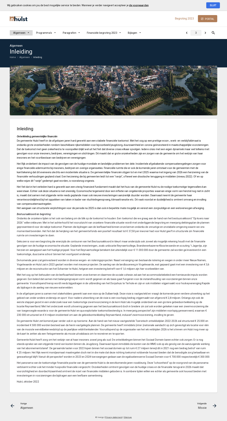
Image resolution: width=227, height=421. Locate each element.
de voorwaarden (139, 5)
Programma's (44, 32)
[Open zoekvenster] (213, 32)
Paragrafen (69, 32)
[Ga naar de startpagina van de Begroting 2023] (18, 18)
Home (13, 57)
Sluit (213, 5)
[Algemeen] (187, 32)
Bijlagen (132, 32)
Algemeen (19, 32)
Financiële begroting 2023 (102, 32)
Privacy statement (113, 417)
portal (209, 19)
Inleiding (37, 57)
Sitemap (128, 417)
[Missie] (205, 32)
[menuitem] (21, 32)
